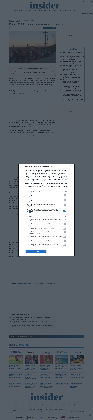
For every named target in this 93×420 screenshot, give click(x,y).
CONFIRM (36, 251)
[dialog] (46, 210)
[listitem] (46, 192)
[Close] (71, 166)
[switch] (64, 195)
